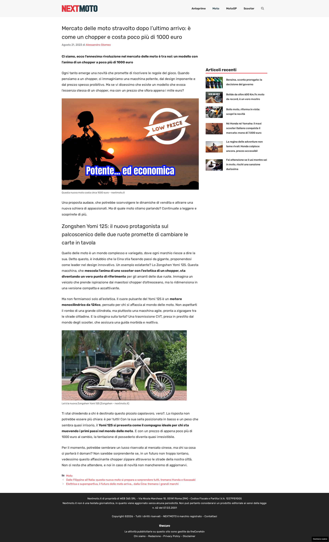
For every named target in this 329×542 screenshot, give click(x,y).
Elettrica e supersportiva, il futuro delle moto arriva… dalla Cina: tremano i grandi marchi (122, 484)
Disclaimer (189, 536)
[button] (262, 8)
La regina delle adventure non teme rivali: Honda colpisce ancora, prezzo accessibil (244, 146)
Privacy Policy (171, 536)
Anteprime (199, 8)
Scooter (249, 8)
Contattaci (210, 516)
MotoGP (231, 8)
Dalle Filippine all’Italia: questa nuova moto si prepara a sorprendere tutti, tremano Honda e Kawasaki (131, 479)
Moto (215, 8)
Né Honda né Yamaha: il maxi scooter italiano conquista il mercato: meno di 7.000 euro (243, 128)
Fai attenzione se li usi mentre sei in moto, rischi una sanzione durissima (246, 164)
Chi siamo (140, 536)
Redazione (154, 536)
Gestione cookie (320, 539)
